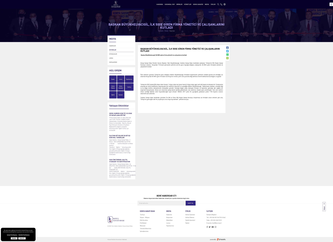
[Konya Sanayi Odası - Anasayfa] (116, 4)
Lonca (120, 79)
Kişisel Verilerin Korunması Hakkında (117, 239)
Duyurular (172, 30)
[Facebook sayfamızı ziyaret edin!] (207, 227)
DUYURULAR (112, 50)
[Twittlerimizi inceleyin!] (210, 227)
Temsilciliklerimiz (145, 228)
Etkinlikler (169, 220)
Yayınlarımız (129, 79)
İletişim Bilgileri (212, 214)
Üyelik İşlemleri (190, 220)
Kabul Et (22, 238)
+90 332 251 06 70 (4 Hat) (217, 217)
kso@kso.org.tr (217, 223)
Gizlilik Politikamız (24, 235)
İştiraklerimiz (144, 231)
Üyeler (113, 79)
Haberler (169, 214)
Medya (166, 30)
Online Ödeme (113, 87)
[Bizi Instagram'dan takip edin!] (215, 227)
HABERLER (112, 46)
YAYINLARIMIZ (113, 62)
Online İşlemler (121, 87)
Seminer (121, 95)
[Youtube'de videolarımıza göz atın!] (213, 227)
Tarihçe (129, 87)
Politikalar (143, 223)
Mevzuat (142, 225)
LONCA (111, 58)
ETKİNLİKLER (113, 54)
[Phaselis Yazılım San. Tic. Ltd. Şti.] (221, 239)
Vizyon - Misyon (145, 217)
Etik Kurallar (144, 220)
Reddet (14, 238)
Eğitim (113, 95)
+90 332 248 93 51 (216, 220)
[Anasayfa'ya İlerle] (120, 219)
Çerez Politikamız (12, 235)
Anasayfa (160, 30)
